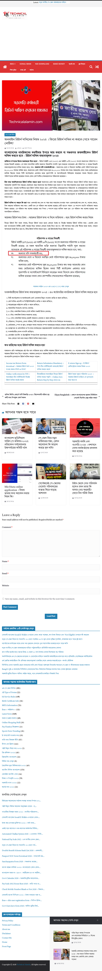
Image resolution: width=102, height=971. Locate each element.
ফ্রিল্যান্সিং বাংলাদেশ (9, 757)
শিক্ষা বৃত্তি (13, 70)
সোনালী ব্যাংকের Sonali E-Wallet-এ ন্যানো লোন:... (21, 817)
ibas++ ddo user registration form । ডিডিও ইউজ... (22, 901)
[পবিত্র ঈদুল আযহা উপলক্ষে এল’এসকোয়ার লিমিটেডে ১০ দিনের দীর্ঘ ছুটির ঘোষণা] (61, 932)
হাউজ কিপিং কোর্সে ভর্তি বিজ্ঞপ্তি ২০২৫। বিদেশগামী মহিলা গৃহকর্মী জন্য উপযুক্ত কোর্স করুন (27, 396)
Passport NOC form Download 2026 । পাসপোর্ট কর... (23, 856)
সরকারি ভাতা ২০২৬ (9, 783)
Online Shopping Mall (11, 723)
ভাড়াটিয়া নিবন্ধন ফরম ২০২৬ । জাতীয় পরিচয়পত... (20, 812)
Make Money (59, 64)
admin (19, 148)
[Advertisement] (51, 41)
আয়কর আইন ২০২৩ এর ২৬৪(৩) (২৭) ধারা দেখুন (51, 287)
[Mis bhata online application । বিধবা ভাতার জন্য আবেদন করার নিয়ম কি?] (17, 465)
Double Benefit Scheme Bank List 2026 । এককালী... (22, 851)
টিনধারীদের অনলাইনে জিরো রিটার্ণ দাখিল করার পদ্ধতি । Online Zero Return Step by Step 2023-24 (50, 377)
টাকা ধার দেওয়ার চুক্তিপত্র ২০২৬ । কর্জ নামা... (19, 823)
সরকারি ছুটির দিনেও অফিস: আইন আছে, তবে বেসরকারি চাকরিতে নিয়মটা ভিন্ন (30, 674)
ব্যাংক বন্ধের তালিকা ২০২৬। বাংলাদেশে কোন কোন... (21, 867)
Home (4, 942)
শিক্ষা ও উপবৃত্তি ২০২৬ (10, 778)
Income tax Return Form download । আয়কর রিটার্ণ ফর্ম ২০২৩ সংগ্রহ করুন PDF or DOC (20, 366)
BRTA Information (9, 705)
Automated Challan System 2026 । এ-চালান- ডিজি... (22, 834)
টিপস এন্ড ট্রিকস (8, 744)
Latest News (7, 714)
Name (5, 562)
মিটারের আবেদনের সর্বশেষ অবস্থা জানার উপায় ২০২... (21, 801)
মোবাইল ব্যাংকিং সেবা (10, 774)
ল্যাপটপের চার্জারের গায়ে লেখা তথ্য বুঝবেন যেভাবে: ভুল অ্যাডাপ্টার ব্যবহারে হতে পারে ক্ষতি (35, 643)
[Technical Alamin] (5, 67)
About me (6, 929)
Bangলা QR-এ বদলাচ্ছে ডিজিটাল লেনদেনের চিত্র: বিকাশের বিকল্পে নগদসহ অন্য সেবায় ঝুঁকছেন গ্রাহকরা (39, 669)
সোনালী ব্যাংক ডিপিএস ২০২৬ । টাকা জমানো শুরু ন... (21, 895)
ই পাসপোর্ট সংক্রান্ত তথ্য (10, 735)
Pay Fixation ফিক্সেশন (10, 727)
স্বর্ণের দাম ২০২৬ (8, 787)
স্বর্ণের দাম (72, 64)
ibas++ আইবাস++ (9, 710)
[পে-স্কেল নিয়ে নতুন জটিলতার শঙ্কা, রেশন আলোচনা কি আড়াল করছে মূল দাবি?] (51, 420)
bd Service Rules (8, 697)
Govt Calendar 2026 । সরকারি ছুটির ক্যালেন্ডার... (20, 878)
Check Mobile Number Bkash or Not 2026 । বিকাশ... (23, 889)
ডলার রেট (23, 70)
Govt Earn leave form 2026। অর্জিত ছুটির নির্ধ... (20, 906)
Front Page (6, 947)
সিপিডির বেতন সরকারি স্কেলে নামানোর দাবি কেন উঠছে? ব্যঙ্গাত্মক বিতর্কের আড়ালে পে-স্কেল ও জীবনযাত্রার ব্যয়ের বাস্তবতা (46, 665)
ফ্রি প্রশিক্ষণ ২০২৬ (8, 753)
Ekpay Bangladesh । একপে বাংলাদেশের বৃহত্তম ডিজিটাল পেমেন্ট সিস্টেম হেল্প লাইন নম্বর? (76, 396)
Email (5, 574)
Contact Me (7, 938)
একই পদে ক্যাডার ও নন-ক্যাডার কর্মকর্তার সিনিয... (20, 828)
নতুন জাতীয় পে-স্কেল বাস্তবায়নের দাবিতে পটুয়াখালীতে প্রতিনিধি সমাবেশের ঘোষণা (31, 648)
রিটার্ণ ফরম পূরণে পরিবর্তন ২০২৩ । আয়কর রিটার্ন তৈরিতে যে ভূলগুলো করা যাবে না (81, 377)
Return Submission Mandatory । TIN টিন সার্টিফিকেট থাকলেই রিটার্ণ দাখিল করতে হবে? (50, 366)
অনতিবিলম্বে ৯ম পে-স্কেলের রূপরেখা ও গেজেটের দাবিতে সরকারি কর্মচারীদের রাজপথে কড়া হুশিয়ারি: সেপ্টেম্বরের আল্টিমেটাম (47, 656)
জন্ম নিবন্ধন (82, 64)
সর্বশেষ (31, 70)
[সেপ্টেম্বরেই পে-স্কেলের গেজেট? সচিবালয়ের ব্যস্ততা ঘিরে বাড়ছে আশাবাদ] (51, 465)
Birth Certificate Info (10, 701)
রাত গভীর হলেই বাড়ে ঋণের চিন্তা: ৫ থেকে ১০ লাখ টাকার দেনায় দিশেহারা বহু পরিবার (32, 652)
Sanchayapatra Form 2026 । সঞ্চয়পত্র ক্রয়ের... (20, 862)
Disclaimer (6, 934)
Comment (7, 527)
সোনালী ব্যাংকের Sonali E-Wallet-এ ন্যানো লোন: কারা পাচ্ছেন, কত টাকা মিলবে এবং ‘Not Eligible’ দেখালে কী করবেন (45, 635)
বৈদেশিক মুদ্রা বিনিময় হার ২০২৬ (14, 766)
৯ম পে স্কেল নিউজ (10, 134)
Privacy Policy (7, 921)
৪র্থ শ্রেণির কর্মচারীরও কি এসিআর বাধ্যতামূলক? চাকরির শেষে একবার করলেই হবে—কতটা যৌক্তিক (37, 661)
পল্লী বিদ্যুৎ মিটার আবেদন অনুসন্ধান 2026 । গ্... (19, 806)
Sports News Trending (11, 731)
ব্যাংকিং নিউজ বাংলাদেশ (11, 770)
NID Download (42, 64)
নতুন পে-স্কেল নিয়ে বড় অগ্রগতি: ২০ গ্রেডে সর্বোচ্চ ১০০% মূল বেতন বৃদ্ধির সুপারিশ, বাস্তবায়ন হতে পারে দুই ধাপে (42, 639)
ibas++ (13, 64)
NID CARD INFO (9, 718)
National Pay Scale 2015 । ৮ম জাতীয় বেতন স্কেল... (21, 840)
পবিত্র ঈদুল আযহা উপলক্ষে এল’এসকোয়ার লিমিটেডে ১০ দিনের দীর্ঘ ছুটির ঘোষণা (83, 935)
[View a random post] (97, 67)
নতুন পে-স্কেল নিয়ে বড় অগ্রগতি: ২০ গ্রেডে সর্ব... (19, 845)
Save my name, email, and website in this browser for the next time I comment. (40, 599)
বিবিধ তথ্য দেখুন (8, 761)
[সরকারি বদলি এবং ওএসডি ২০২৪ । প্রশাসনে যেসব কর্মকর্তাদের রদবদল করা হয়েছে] (85, 420)
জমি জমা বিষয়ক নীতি (10, 740)
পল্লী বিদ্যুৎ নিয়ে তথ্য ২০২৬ (12, 748)
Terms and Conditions (11, 925)
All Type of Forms (9, 693)
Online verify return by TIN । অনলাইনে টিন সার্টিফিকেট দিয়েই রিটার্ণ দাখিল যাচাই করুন (18, 377)
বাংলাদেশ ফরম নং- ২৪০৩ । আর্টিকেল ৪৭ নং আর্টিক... (21, 873)
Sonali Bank (25, 64)
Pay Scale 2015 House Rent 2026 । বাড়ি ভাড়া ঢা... (21, 884)
